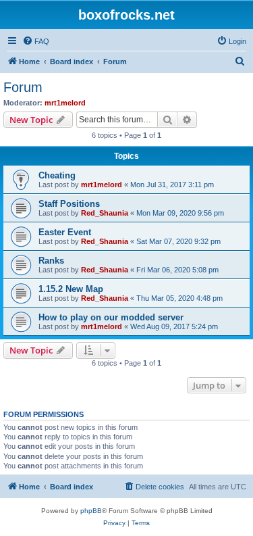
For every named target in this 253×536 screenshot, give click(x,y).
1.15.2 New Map (70, 289)
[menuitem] (35, 41)
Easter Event (64, 232)
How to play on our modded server (111, 317)
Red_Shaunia (104, 213)
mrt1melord (65, 103)
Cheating (57, 175)
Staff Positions (69, 204)
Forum (23, 87)
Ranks (51, 260)
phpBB (91, 510)
